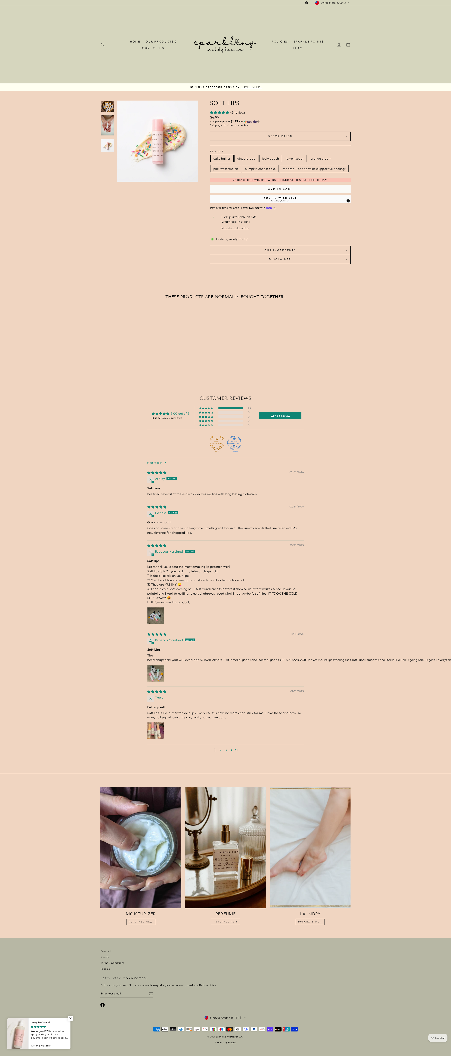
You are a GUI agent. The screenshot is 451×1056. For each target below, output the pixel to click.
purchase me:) (141, 921)
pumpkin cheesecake (260, 169)
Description (280, 136)
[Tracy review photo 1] (155, 730)
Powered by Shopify (225, 1042)
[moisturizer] (140, 847)
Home (135, 41)
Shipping (215, 125)
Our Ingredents (280, 250)
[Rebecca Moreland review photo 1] (155, 615)
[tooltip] (348, 200)
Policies (280, 41)
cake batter (222, 158)
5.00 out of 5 (180, 413)
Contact (105, 951)
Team (298, 48)
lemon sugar (295, 158)
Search (104, 957)
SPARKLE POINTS (309, 41)
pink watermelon (225, 169)
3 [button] (226, 750)
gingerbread (246, 158)
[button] (220, 112)
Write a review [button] (280, 415)
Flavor (217, 151)
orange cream (321, 158)
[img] (156, 473)
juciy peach (270, 158)
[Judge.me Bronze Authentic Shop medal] (217, 443)
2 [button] (220, 750)
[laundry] (310, 847)
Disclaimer (280, 259)
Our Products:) (161, 41)
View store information (235, 228)
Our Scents (153, 48)
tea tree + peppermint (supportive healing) (314, 169)
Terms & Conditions (112, 962)
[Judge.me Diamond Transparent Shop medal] (234, 443)
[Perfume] (225, 847)
